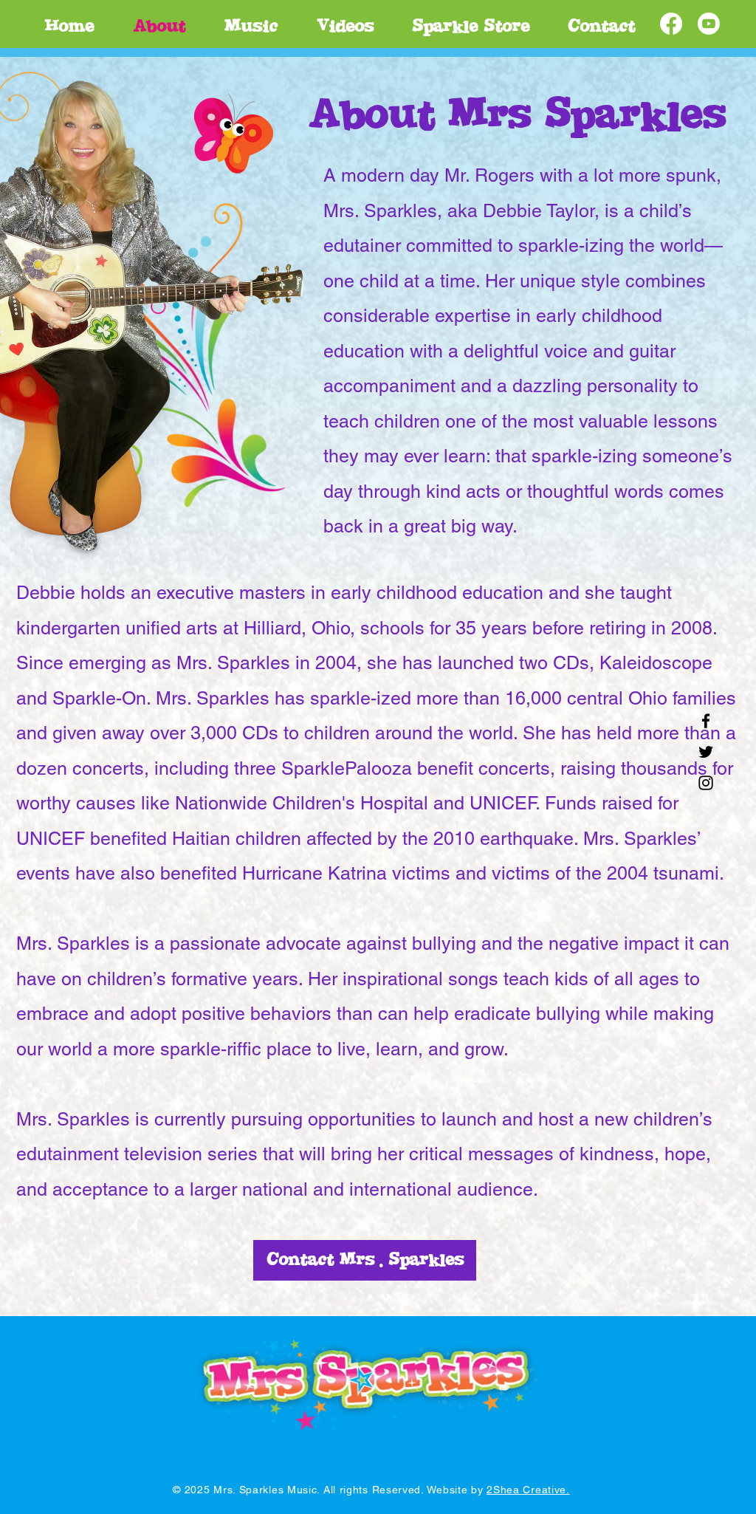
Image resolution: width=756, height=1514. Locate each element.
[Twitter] (705, 751)
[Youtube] (709, 24)
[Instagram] (705, 782)
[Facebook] (671, 24)
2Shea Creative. (528, 1490)
